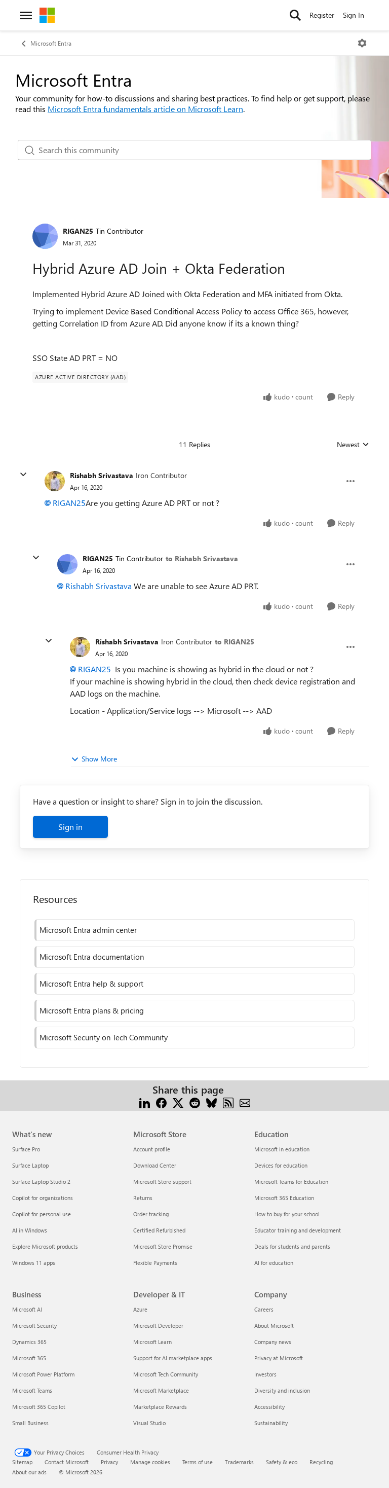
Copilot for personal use (41, 1214)
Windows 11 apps (33, 1262)
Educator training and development (297, 1230)
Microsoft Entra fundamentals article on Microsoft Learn (145, 108)
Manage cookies (150, 1462)
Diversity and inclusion (282, 1390)
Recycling (321, 1462)
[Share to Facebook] (161, 1102)
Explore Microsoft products (45, 1246)
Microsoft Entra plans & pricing (92, 1010)
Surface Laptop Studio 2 (41, 1181)
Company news (272, 1342)
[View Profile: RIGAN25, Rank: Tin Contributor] (45, 236)
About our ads (29, 1472)
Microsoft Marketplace (161, 1390)
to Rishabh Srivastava (202, 558)
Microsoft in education (281, 1149)
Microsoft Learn (152, 1342)
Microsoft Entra (50, 43)
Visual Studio (149, 1423)
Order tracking (151, 1214)
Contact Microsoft (67, 1462)
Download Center (154, 1165)
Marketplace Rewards (160, 1406)
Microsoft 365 (29, 1358)
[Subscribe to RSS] (228, 1102)
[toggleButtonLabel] (362, 43)
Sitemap (22, 1462)
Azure (140, 1309)
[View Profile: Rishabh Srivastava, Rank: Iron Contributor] (55, 481)
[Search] (295, 15)
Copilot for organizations (42, 1198)
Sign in (70, 826)
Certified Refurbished (159, 1230)
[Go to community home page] (47, 15)
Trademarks (239, 1462)
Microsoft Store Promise (162, 1246)
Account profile (151, 1149)
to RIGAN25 (234, 641)
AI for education (273, 1262)
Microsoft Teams (32, 1390)
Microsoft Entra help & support (91, 983)
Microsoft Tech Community (165, 1374)
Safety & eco (281, 1462)
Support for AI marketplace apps (172, 1358)
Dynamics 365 (29, 1342)
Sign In (353, 15)
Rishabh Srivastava (101, 475)
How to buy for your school (287, 1214)
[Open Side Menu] (26, 15)
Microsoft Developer (158, 1325)
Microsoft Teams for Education (291, 1181)
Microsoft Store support (162, 1181)
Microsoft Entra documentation (92, 957)
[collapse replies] (23, 474)
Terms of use (197, 1462)
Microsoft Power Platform (43, 1374)
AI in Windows (29, 1230)
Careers (264, 1309)
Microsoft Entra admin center (88, 930)
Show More (99, 759)
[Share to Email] (245, 1102)
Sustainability (271, 1423)
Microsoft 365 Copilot (38, 1406)
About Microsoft (274, 1325)
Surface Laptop (30, 1165)
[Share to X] (178, 1102)
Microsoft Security (34, 1325)
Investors (265, 1374)
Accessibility (269, 1406)
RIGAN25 (78, 231)
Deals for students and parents (292, 1246)
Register (321, 15)
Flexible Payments (155, 1262)
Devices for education (280, 1165)
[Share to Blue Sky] (211, 1102)
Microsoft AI (27, 1309)
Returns (142, 1198)
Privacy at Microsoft (278, 1358)
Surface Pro (26, 1149)
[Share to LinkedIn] (144, 1102)
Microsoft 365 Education (284, 1198)
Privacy (109, 1462)
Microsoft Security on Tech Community (104, 1037)
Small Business (30, 1423)
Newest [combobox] (353, 445)
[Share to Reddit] (194, 1102)
